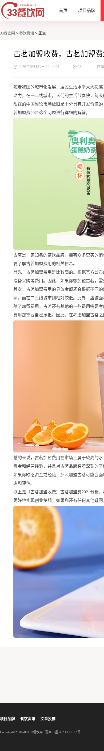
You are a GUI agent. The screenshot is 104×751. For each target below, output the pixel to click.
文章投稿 (48, 719)
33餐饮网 (7, 33)
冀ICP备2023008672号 (63, 732)
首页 (63, 10)
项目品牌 (86, 10)
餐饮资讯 (26, 33)
